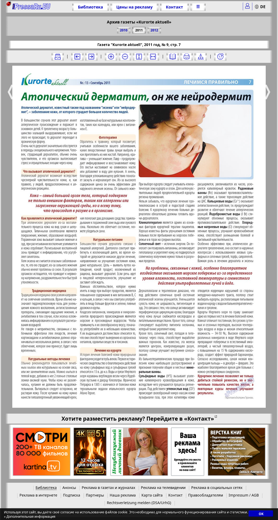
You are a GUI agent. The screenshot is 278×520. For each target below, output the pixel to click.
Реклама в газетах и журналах (108, 487)
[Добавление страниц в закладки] (220, 57)
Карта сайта (152, 495)
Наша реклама (123, 495)
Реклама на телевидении (163, 487)
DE (263, 6)
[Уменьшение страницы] (125, 57)
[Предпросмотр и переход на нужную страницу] (173, 57)
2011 (139, 30)
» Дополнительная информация (29, 516)
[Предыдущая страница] (77, 57)
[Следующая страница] (91, 57)
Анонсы (69, 487)
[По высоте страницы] (139, 57)
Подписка (71, 495)
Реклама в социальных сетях (216, 487)
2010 (123, 30)
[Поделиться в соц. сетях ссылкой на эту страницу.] (201, 57)
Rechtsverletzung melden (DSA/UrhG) (139, 502)
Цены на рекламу (134, 7)
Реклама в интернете (38, 495)
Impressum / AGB (244, 495)
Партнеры (95, 495)
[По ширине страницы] (153, 57)
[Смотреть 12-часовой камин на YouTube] (90, 451)
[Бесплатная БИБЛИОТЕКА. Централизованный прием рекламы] (31, 6)
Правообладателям (205, 495)
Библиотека (90, 7)
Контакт (174, 7)
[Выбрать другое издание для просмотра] (58, 57)
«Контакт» (199, 418)
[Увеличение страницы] (111, 57)
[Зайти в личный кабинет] (247, 6)
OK (261, 514)
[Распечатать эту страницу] (187, 57)
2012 (154, 30)
